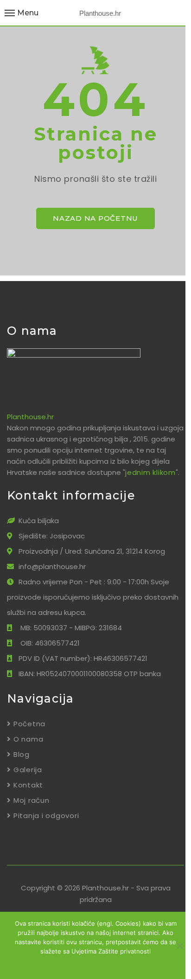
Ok (60, 964)
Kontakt (28, 785)
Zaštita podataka (102, 964)
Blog (21, 754)
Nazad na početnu (95, 218)
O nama (28, 739)
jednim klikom (150, 472)
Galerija (27, 769)
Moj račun (31, 800)
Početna (29, 724)
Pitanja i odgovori (46, 815)
